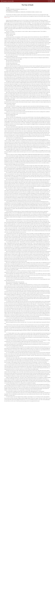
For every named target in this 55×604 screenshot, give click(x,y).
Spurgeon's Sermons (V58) (8, 1)
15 (9, 17)
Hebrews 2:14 (6, 17)
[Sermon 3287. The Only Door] (53, 1)
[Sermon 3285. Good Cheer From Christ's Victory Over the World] (49, 1)
